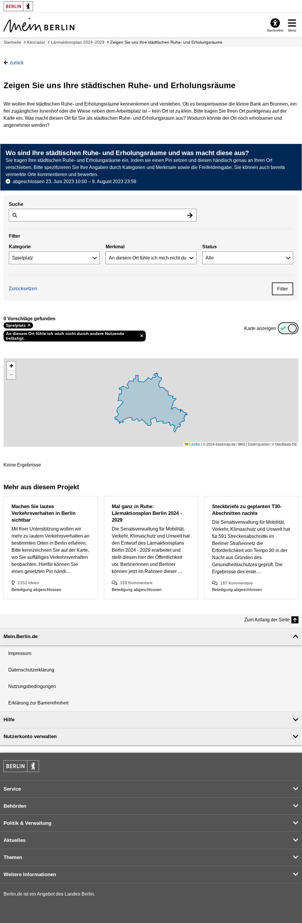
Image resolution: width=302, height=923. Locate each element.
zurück (17, 62)
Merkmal (115, 246)
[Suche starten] (189, 215)
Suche (16, 204)
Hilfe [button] (9, 719)
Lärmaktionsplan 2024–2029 (77, 42)
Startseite (12, 42)
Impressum (19, 653)
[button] (11, 366)
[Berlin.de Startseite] (21, 766)
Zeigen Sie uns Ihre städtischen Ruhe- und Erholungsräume (166, 42)
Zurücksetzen (23, 288)
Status (209, 246)
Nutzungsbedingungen (32, 686)
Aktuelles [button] (14, 840)
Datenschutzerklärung (31, 669)
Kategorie (20, 246)
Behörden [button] (15, 806)
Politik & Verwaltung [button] (27, 823)
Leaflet (194, 443)
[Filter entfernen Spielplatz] (29, 325)
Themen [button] (13, 857)
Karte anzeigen (260, 328)
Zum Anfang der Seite (267, 619)
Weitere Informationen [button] (30, 874)
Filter (282, 288)
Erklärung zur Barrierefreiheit (38, 702)
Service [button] (12, 789)
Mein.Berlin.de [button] (20, 636)
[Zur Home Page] (39, 25)
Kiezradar (36, 42)
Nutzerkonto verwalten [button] (30, 736)
